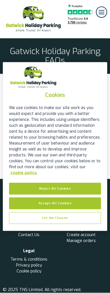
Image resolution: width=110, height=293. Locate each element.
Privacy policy (29, 265)
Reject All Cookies (55, 189)
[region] (55, 146)
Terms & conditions (28, 259)
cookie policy (23, 173)
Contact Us (28, 234)
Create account (81, 234)
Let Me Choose (55, 218)
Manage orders (81, 240)
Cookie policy (29, 271)
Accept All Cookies (55, 203)
